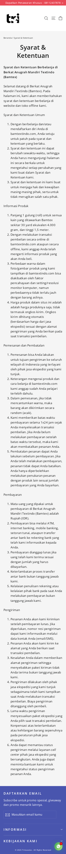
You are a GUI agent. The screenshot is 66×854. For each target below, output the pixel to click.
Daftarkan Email (23, 793)
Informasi (15, 829)
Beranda (8, 37)
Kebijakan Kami (20, 841)
